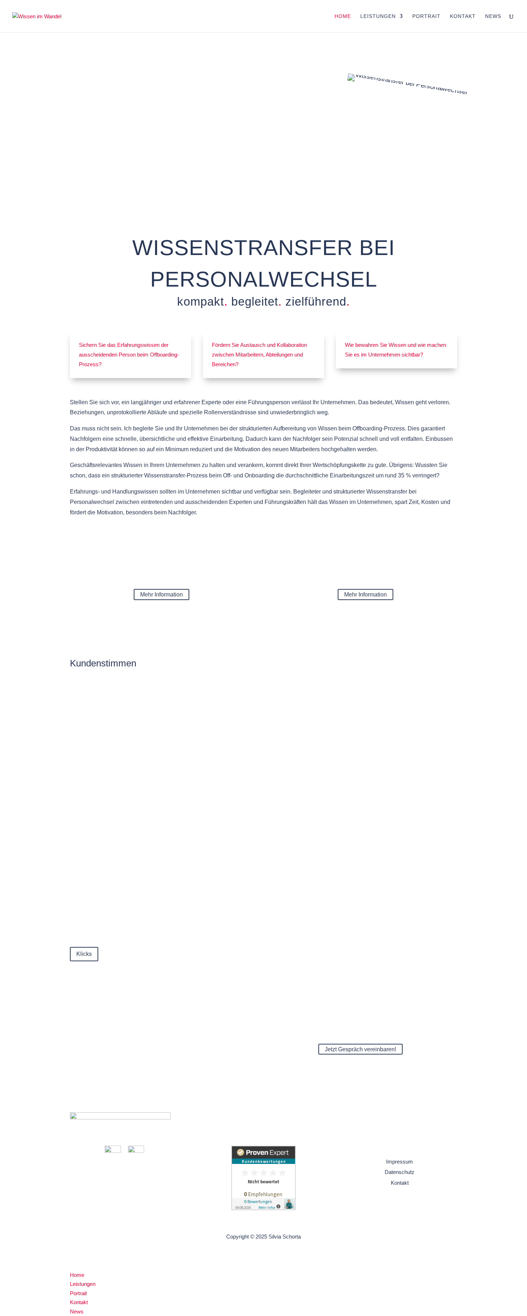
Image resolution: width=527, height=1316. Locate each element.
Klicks (84, 954)
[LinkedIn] (113, 1151)
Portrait (426, 16)
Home (342, 16)
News (493, 16)
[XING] (136, 1151)
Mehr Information (161, 594)
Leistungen (378, 16)
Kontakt (463, 16)
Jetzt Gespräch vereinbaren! (360, 1049)
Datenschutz (399, 1172)
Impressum (399, 1162)
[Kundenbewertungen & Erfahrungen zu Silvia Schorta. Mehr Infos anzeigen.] (263, 1208)
